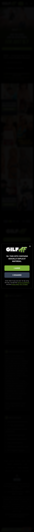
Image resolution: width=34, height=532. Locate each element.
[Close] (30, 246)
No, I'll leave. (24, 284)
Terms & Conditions (23, 282)
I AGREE (17, 268)
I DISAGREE (17, 275)
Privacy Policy (15, 284)
